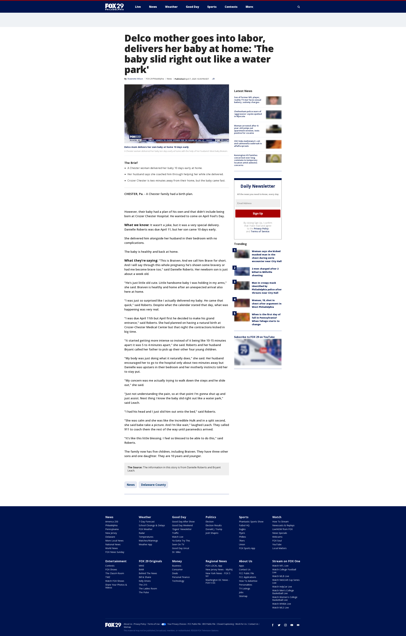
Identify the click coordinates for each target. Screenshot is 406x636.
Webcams (277, 536)
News (169, 78)
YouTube (277, 544)
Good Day (179, 517)
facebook (272, 625)
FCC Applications (247, 577)
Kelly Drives (145, 580)
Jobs (241, 592)
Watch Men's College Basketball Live (283, 592)
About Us (245, 561)
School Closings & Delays (152, 525)
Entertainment (116, 561)
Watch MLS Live (280, 607)
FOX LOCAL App (214, 565)
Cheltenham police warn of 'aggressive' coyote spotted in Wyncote (248, 114)
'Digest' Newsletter (182, 529)
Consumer (177, 569)
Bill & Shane (145, 577)
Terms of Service (260, 231)
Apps (241, 565)
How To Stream (280, 521)
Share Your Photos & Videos (116, 586)
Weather (145, 517)
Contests (110, 565)
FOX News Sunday (114, 552)
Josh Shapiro (212, 532)
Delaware (110, 536)
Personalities (245, 584)
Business (176, 565)
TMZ (107, 577)
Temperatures (146, 536)
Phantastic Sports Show (251, 521)
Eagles (242, 529)
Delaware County (153, 485)
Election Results (214, 525)
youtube (291, 625)
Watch (276, 517)
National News (113, 544)
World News (111, 548)
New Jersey (111, 532)
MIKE (141, 565)
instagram (285, 625)
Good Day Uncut (180, 548)
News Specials (279, 532)
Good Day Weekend (182, 525)
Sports (243, 517)
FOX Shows (111, 569)
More (249, 7)
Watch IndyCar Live (282, 586)
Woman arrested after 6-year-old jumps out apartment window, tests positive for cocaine (246, 129)
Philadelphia (111, 525)
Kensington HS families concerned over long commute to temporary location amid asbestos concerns (245, 160)
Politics (211, 517)
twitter (279, 625)
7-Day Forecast (147, 521)
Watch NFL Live (280, 565)
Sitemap (243, 596)
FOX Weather (145, 529)
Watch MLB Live (280, 576)
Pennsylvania (112, 529)
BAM (141, 569)
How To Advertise (248, 580)
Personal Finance (181, 577)
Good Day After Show (183, 521)
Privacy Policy (261, 228)
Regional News (216, 561)
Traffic (175, 532)
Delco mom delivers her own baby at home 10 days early (156, 146)
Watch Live (177, 536)
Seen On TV (178, 544)
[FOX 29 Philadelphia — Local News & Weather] (115, 7)
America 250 (111, 521)
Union (242, 544)
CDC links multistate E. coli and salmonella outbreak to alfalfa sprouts (248, 143)
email (298, 625)
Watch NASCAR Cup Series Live (286, 581)
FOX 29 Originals (150, 561)
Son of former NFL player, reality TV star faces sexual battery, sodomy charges (247, 100)
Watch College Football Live (284, 571)
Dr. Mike (176, 552)
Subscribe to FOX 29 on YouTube (254, 337)
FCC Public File (246, 573)
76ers (242, 540)
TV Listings (244, 588)
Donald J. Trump (214, 529)
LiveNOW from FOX (282, 529)
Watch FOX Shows (114, 580)
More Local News (114, 540)
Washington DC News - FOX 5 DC (217, 581)
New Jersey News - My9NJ (219, 569)
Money (177, 561)
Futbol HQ (244, 525)
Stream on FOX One (286, 561)
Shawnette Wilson (135, 78)
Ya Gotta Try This (181, 540)
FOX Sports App (247, 548)
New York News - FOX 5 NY (218, 575)
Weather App (145, 544)
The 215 (143, 584)
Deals (175, 573)
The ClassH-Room (114, 573)
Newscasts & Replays (283, 525)
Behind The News (148, 573)
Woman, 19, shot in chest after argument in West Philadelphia (267, 303)
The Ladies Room (148, 588)
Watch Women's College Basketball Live (284, 598)
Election (210, 521)
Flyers (242, 532)
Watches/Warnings (148, 540)
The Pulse (144, 592)
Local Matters (279, 548)
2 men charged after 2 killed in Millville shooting (265, 272)
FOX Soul (277, 540)
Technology (178, 580)
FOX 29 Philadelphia (155, 78)
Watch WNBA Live (281, 603)
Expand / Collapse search (299, 6)
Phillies (242, 536)
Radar (142, 532)
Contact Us (244, 569)
